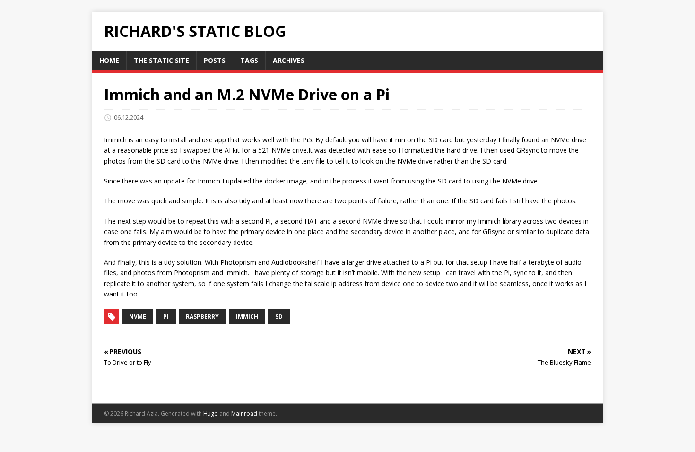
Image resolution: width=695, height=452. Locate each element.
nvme (137, 317)
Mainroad (244, 413)
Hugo (210, 413)
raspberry (202, 317)
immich (247, 317)
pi (166, 317)
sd (279, 317)
